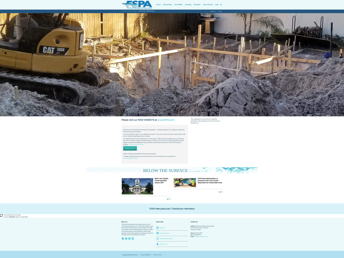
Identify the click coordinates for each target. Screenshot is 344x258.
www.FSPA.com (166, 120)
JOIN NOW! (142, 11)
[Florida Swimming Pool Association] (136, 4)
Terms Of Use (157, 255)
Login (220, 11)
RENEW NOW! (150, 11)
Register (213, 11)
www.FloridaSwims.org (130, 158)
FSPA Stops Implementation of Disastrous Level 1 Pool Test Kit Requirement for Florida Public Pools (210, 180)
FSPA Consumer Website (129, 11)
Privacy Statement (145, 255)
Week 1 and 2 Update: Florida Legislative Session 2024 (162, 180)
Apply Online (130, 148)
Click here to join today (136, 144)
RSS (169, 199)
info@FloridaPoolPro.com (201, 236)
